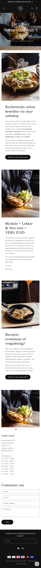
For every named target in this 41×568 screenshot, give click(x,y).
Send (7, 522)
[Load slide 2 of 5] (18, 429)
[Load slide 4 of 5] (23, 429)
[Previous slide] (13, 429)
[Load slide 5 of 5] (25, 429)
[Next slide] (28, 429)
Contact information (21, 563)
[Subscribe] (35, 541)
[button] (4, 8)
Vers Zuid (12, 561)
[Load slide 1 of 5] (16, 429)
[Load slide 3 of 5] (20, 429)
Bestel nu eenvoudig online (18, 157)
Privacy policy (32, 561)
